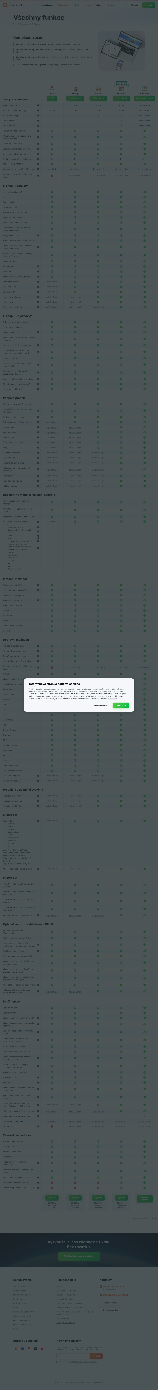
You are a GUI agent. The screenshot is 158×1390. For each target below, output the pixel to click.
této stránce (112, 698)
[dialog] (79, 695)
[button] (101, 705)
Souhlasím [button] (121, 705)
